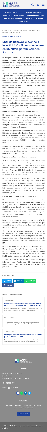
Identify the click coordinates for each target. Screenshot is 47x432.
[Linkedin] (25, 393)
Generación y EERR (33, 30)
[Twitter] (29, 393)
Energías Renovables (20, 30)
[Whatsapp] (21, 393)
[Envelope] (17, 393)
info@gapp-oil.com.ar (10, 387)
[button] (7, 281)
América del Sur (7, 32)
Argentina (16, 32)
